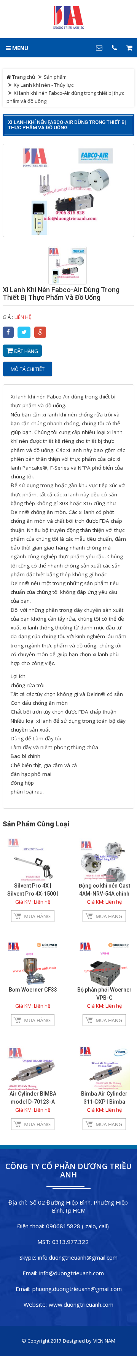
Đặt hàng (25, 351)
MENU (19, 48)
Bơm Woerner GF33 (33, 990)
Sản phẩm (55, 76)
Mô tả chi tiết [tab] (28, 369)
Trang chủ (23, 76)
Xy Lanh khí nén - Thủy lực (43, 84)
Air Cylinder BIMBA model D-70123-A (33, 1098)
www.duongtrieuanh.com (81, 1304)
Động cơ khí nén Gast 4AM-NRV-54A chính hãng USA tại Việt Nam (104, 894)
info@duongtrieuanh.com (71, 1273)
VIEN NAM (104, 1340)
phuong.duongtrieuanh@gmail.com (77, 1289)
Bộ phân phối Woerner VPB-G (104, 994)
